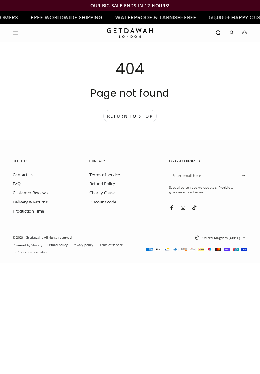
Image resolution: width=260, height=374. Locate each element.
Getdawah (34, 237)
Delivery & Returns (30, 202)
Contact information (33, 252)
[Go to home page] (130, 33)
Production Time (28, 211)
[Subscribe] (244, 175)
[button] (218, 32)
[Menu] (15, 32)
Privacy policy (83, 245)
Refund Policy (102, 183)
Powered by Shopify (27, 245)
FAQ (17, 183)
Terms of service (104, 174)
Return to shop (130, 116)
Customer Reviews (30, 193)
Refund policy (57, 245)
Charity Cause (102, 193)
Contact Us (23, 174)
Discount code (102, 202)
